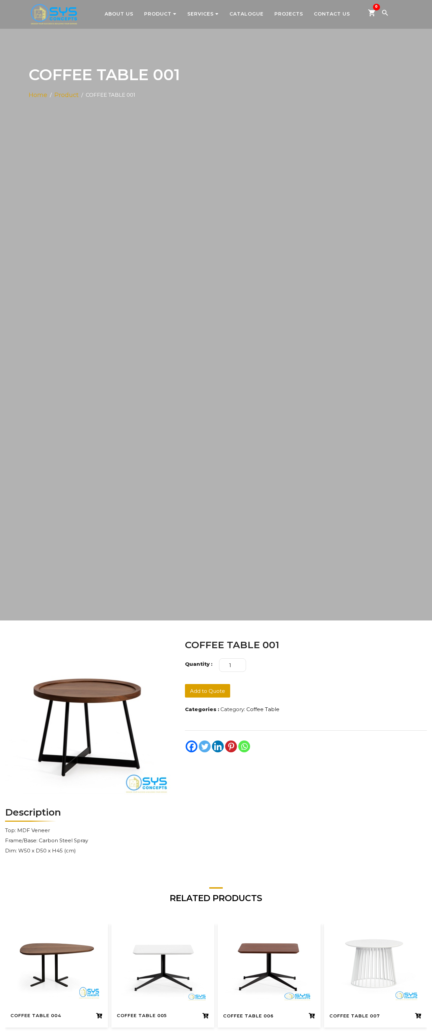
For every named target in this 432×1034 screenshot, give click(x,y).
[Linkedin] (218, 746)
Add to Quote (207, 691)
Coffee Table (262, 709)
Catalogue (247, 14)
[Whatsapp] (244, 746)
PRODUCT (157, 14)
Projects (288, 14)
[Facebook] (191, 746)
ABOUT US (119, 14)
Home (38, 95)
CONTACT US (332, 14)
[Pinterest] (231, 746)
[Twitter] (205, 746)
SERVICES (200, 14)
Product (66, 95)
